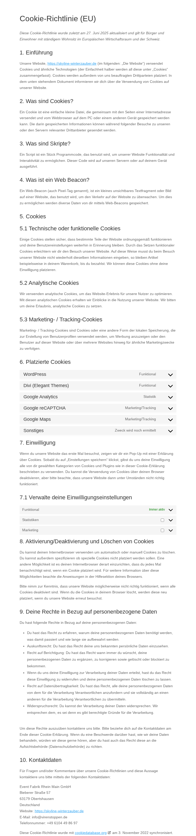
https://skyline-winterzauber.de (71, 63)
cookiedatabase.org (91, 833)
